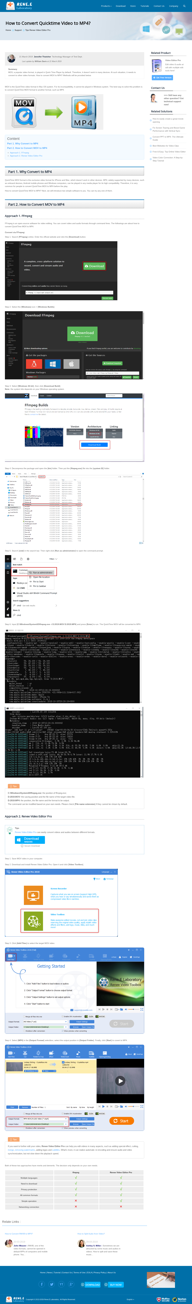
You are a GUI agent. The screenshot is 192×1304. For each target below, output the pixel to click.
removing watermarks (25, 1150)
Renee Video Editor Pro (25, 832)
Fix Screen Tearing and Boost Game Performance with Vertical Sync (169, 129)
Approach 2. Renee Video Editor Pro (26, 156)
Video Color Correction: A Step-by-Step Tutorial (168, 159)
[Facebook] (42, 1284)
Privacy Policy (100, 1272)
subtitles (56, 1150)
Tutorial (57, 1272)
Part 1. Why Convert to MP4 (22, 143)
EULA (89, 1272)
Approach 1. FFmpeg (19, 153)
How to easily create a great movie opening (168, 120)
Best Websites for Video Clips (166, 146)
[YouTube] (61, 1284)
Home (42, 1272)
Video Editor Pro (173, 60)
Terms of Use (79, 1272)
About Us (112, 1272)
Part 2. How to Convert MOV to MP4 (27, 148)
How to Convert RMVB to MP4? (19, 1234)
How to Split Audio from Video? (91, 1234)
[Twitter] (51, 1284)
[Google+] (71, 1284)
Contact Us (67, 1272)
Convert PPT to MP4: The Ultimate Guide (168, 138)
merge (11, 1150)
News (49, 1272)
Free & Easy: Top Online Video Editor (169, 152)
